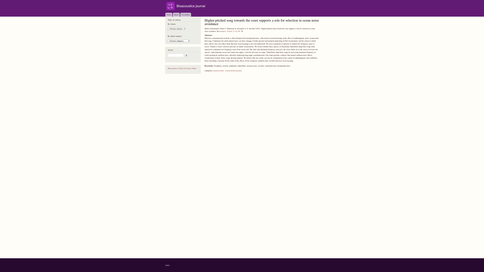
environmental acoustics (233, 71)
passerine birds (218, 71)
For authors (186, 14)
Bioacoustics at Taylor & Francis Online (182, 68)
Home (169, 14)
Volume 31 (231, 31)
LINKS (167, 265)
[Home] (171, 6)
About (176, 14)
